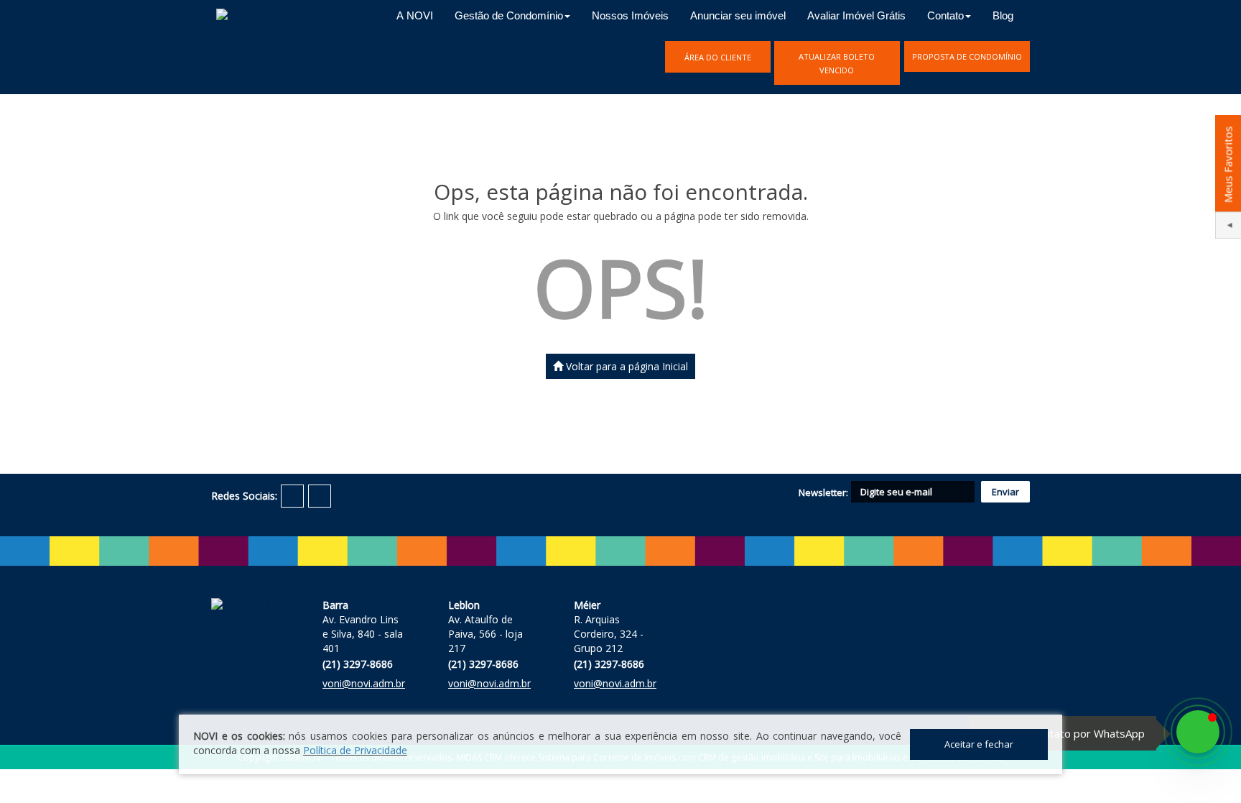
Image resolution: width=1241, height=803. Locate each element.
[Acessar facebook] (292, 496)
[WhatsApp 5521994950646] (1197, 731)
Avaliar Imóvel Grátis (856, 15)
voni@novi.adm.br (363, 683)
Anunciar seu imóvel (738, 15)
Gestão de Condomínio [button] (509, 15)
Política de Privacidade (355, 750)
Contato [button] (945, 15)
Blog (1003, 15)
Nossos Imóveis (630, 15)
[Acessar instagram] (319, 496)
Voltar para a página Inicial (625, 366)
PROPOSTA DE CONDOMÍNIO (967, 56)
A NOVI (414, 15)
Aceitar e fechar (978, 744)
